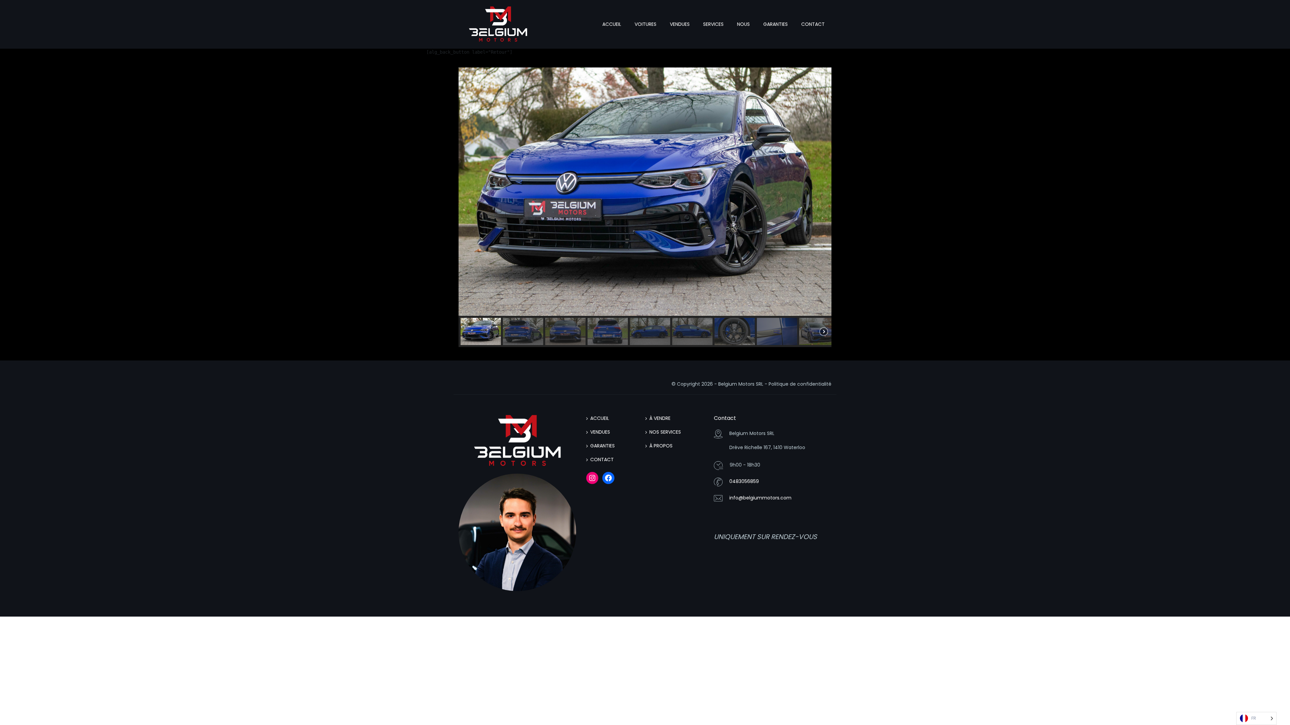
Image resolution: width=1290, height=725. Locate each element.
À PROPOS (661, 445)
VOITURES (645, 24)
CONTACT (813, 24)
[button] (481, 331)
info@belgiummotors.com (760, 497)
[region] (645, 207)
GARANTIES (775, 24)
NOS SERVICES (665, 432)
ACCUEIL (611, 24)
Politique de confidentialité (800, 384)
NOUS (743, 24)
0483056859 (744, 481)
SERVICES (713, 24)
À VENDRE (660, 418)
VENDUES (680, 24)
